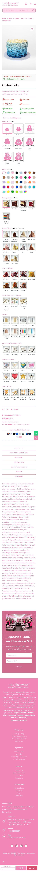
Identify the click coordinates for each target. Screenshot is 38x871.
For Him (6, 370)
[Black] (16, 173)
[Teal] (34, 187)
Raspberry (14, 279)
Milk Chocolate (31, 239)
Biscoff (31, 252)
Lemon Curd (31, 279)
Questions (25, 104)
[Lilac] (12, 182)
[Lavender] (4, 182)
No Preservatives (28, 108)
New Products (19, 759)
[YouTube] (26, 845)
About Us (19, 770)
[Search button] (33, 10)
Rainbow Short (23, 337)
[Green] (12, 192)
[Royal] (16, 187)
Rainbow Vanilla (6, 222)
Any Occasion (31, 354)
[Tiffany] (4, 192)
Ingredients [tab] (19, 457)
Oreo (23, 252)
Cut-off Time (9, 99)
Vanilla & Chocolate (23, 209)
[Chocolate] (34, 173)
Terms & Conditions (19, 736)
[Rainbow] (25, 192)
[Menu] (35, 4)
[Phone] (36, 438)
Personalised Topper (14, 307)
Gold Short (6, 325)
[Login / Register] (26, 4)
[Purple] (4, 187)
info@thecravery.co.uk (16, 838)
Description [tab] (19, 448)
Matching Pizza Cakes (31, 398)
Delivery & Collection (8, 104)
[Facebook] (12, 845)
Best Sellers (19, 788)
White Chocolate (23, 240)
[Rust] (21, 187)
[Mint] (21, 192)
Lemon (14, 252)
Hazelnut (6, 263)
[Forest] (25, 178)
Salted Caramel (15, 290)
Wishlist (19, 754)
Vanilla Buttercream (6, 240)
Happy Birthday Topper (6, 308)
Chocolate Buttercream (14, 240)
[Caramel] (29, 173)
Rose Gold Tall (14, 337)
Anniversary (15, 354)
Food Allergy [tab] (19, 462)
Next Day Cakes (24, 424)
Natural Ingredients (29, 112)
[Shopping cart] (30, 4)
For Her (15, 370)
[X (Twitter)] (16, 845)
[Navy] (21, 182)
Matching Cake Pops (15, 398)
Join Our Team (19, 773)
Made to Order (10, 112)
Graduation (31, 381)
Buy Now (32, 868)
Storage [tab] (19, 472)
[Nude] (25, 182)
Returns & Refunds (19, 739)
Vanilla (6, 209)
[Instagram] (21, 845)
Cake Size (8, 121)
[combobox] (17, 10)
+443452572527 (14, 831)
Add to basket (21, 868)
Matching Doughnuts (23, 398)
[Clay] (4, 178)
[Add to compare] (8, 409)
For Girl (31, 370)
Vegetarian (9, 108)
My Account (19, 751)
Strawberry (6, 252)
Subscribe (19, 667)
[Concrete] (8, 178)
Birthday (6, 354)
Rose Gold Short (6, 337)
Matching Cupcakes (6, 398)
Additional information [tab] (19, 452)
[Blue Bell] (21, 173)
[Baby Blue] (8, 173)
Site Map (19, 791)
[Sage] (25, 187)
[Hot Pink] (29, 178)
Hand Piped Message (23, 307)
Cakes (15, 424)
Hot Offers (19, 796)
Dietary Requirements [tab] (19, 467)
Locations (19, 778)
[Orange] (29, 182)
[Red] (8, 187)
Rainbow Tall (31, 337)
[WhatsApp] (36, 433)
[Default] (4, 173)
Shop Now (19, 775)
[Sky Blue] (29, 187)
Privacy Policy (19, 734)
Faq (19, 793)
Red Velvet (31, 209)
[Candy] (21, 178)
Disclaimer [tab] (19, 476)
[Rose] (12, 187)
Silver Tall (31, 325)
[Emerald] (16, 178)
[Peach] (34, 182)
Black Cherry (23, 279)
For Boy (23, 370)
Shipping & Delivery (19, 757)
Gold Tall (14, 325)
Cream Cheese (14, 263)
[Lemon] (8, 182)
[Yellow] (8, 192)
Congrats (23, 354)
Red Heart (14, 381)
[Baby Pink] (12, 173)
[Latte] (34, 178)
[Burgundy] (25, 173)
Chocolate (14, 209)
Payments (19, 741)
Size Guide (26, 99)
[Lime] (16, 192)
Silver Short (23, 325)
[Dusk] (12, 178)
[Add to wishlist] (3, 409)
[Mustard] (16, 182)
